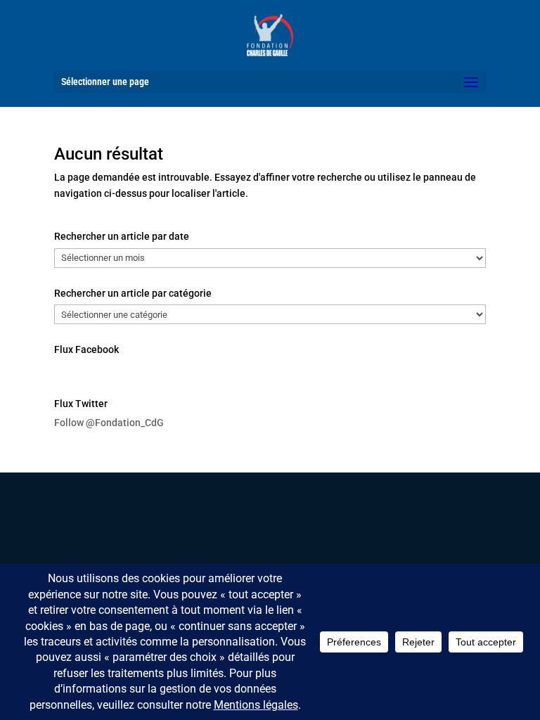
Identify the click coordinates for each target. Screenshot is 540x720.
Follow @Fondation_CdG (109, 422)
